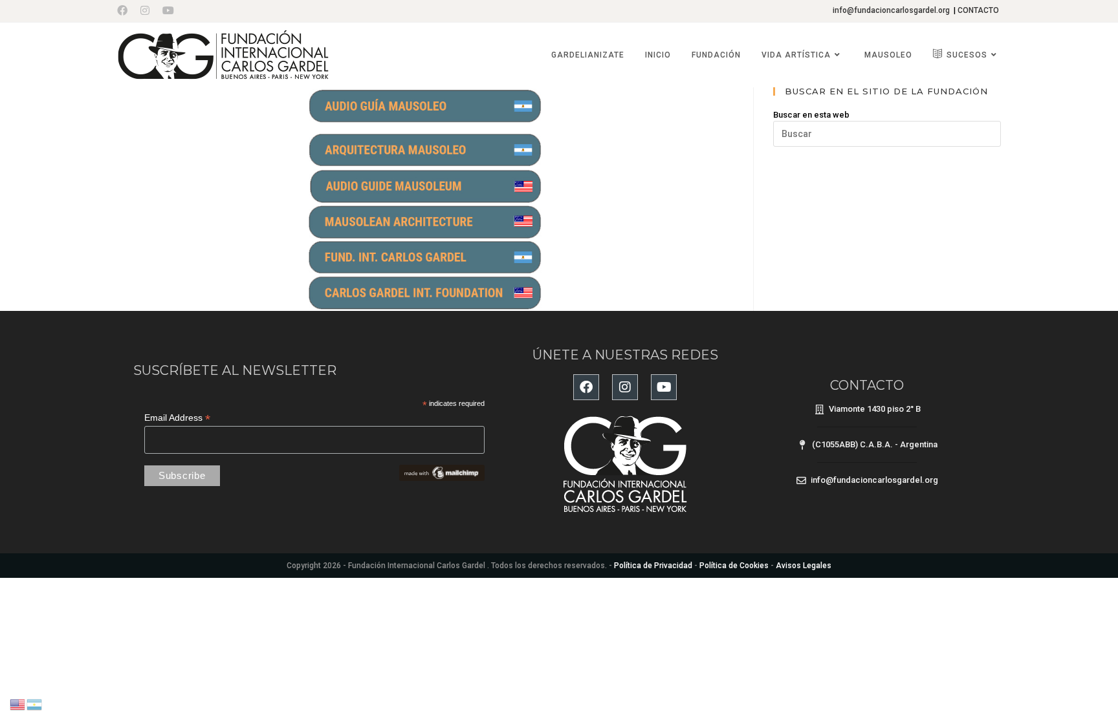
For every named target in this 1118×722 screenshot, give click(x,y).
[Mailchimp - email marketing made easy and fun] (441, 472)
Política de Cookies (734, 565)
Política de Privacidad (653, 565)
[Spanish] (35, 703)
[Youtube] (664, 387)
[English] (18, 703)
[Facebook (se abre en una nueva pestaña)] (125, 11)
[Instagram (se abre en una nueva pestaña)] (145, 11)
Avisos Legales (803, 565)
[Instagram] (625, 387)
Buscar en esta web (811, 115)
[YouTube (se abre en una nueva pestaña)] (168, 11)
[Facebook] (586, 387)
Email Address (177, 418)
